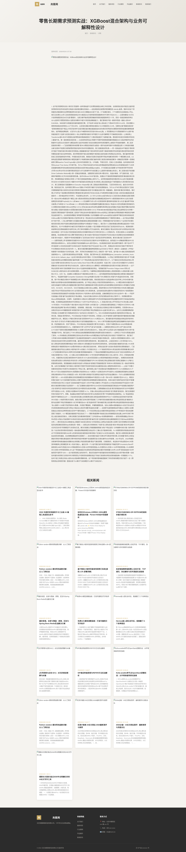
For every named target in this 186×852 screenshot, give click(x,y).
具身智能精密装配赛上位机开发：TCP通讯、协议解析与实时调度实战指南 (131, 570)
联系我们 (148, 4)
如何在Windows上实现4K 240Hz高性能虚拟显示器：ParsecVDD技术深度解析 (93, 514)
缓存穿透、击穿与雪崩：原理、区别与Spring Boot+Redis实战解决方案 (54, 622)
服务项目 (111, 4)
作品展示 (130, 4)
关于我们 (102, 4)
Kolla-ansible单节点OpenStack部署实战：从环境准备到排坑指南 (131, 674)
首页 (94, 4)
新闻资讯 (139, 4)
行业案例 (121, 4)
